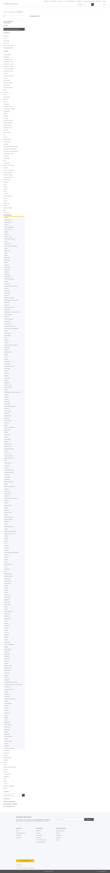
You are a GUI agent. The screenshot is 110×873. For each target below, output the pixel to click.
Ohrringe (5, 189)
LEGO (6, 460)
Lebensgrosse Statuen (8, 177)
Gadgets (5, 113)
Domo (6, 338)
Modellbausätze (7, 179)
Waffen (5, 779)
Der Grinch (7, 305)
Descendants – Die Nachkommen (12, 312)
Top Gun (6, 705)
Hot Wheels (7, 418)
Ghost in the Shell (8, 387)
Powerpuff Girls (8, 583)
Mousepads (6, 182)
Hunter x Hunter (8, 420)
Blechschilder (6, 85)
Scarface (6, 623)
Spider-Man (7, 654)
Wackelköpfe (6, 776)
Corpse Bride (7, 290)
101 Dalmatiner (8, 220)
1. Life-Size (6, 783)
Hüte (5, 134)
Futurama (7, 373)
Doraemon (7, 340)
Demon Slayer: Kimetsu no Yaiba (11, 300)
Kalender (5, 137)
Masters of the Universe (10, 486)
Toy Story (6, 708)
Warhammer (7, 722)
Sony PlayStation (8, 649)
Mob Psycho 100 (8, 505)
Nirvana (6, 538)
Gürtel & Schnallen (8, 125)
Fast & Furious (8, 361)
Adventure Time (8, 222)
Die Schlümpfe (8, 323)
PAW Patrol (7, 554)
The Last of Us (8, 687)
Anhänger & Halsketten (8, 68)
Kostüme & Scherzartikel (9, 165)
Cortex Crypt (7, 293)
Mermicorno (7, 491)
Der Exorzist (7, 302)
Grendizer (7, 396)
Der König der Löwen (9, 307)
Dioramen (6, 101)
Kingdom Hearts (8, 444)
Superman (7, 677)
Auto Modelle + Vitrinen (9, 75)
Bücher (5, 90)
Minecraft (7, 500)
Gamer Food (7, 378)
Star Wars (7, 663)
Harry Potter (7, 401)
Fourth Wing (7, 368)
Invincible (7, 422)
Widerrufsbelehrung (20, 833)
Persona (6, 562)
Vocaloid (6, 717)
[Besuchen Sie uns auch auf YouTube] (20, 865)
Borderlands (7, 269)
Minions (6, 503)
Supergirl (6, 675)
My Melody (7, 521)
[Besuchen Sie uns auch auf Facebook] (17, 865)
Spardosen (6, 755)
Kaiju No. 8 (7, 437)
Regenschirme (7, 203)
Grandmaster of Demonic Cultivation (12, 392)
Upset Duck (7, 712)
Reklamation (53, 1)
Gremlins (6, 394)
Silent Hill (7, 632)
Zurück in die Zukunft (9, 748)
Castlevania (7, 274)
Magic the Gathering (9, 481)
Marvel (6, 484)
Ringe (5, 210)
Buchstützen (6, 92)
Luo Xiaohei (7, 474)
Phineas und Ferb (8, 564)
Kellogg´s (7, 441)
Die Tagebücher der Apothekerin (11, 328)
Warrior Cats (7, 727)
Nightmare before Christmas (11, 531)
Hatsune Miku (7, 404)
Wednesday (7, 729)
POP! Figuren (6, 193)
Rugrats (6, 609)
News (104, 1)
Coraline (6, 288)
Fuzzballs (6, 375)
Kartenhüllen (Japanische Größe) (11, 146)
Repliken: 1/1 (6, 205)
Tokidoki (6, 701)
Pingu (6, 566)
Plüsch (5, 191)
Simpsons (7, 635)
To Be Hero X (7, 696)
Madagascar (7, 479)
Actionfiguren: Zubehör (8, 64)
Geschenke (6, 118)
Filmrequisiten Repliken (9, 786)
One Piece (7, 545)
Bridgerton (7, 272)
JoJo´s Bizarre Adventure (10, 427)
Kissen (5, 160)
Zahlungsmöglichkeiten (8, 47)
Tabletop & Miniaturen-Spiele (10, 767)
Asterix (6, 241)
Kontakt (5, 38)
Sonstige (6, 646)
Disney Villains (8, 335)
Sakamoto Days (8, 618)
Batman (6, 255)
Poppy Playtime (8, 580)
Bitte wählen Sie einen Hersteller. (12, 29)
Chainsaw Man (8, 276)
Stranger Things (8, 668)
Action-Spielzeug (7, 54)
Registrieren (79, 1)
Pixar (6, 571)
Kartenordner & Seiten (8, 153)
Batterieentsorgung (60, 830)
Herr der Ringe (8, 411)
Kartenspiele (6, 156)
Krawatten (6, 167)
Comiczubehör (7, 97)
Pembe (6, 559)
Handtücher (6, 130)
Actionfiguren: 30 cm (8, 59)
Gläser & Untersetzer (8, 123)
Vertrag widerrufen (25, 860)
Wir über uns (6, 43)
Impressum (18, 837)
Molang (6, 507)
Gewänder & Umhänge (8, 120)
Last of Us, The (8, 453)
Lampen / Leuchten (8, 172)
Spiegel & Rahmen (7, 757)
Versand (32, 868)
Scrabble (6, 628)
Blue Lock (7, 264)
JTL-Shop (103, 871)
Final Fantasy (7, 363)
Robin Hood (7, 602)
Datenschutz (19, 835)
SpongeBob (7, 656)
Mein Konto (98, 1)
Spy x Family (7, 658)
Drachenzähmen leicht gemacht (11, 345)
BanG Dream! (7, 250)
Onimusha (7, 547)
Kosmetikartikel (7, 163)
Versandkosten (59, 835)
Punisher (6, 588)
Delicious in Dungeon (9, 297)
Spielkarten (6, 760)
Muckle (5, 184)
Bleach (6, 262)
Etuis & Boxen (6, 104)
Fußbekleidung (7, 111)
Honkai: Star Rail (8, 415)
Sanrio (6, 621)
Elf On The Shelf (8, 352)
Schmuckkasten (7, 750)
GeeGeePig (7, 382)
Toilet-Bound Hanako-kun (10, 698)
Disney (6, 330)
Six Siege (6, 637)
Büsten (5, 94)
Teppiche (5, 771)
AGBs (17, 830)
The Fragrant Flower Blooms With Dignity (13, 684)
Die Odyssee (7, 321)
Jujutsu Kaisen (8, 430)
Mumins (6, 514)
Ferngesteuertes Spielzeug (9, 108)
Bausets (5, 78)
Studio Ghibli (7, 670)
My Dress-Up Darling (9, 517)
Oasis (6, 543)
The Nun (6, 691)
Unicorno (6, 710)
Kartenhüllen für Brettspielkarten (11, 151)
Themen (5, 781)
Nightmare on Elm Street (10, 533)
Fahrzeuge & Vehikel (8, 106)
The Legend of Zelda (9, 689)
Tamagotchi (7, 679)
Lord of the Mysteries (9, 470)
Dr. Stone (6, 342)
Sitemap (58, 833)
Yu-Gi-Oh (6, 743)
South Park (7, 651)
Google (57, 839)
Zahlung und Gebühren (89, 1)
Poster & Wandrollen (8, 196)
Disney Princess (8, 333)
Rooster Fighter (8, 604)
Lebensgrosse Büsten (8, 174)
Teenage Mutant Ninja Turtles (11, 682)
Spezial (5, 788)
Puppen (5, 198)
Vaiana (6, 715)
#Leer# (6, 217)
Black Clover (7, 260)
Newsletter (58, 837)
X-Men (6, 738)
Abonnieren (89, 819)
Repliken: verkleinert (8, 207)
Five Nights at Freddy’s (9, 366)
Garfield (6, 380)
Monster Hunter (8, 512)
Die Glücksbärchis (8, 314)
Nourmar (6, 540)
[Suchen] (92, 4)
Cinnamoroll (7, 283)
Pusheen (6, 590)
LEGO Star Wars (8, 463)
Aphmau (6, 231)
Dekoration (6, 99)
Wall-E (6, 720)
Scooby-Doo (7, 625)
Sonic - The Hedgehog (9, 644)
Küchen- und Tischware (9, 170)
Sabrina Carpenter (8, 611)
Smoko (6, 639)
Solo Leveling (7, 642)
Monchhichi (7, 510)
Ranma (6, 592)
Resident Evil (7, 595)
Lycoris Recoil (7, 477)
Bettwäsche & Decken (8, 82)
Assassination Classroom (10, 239)
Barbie (6, 253)
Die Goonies (7, 316)
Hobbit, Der (7, 413)
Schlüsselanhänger (8, 215)
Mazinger (7, 488)
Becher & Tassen (7, 80)
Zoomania (7, 745)
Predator (6, 585)
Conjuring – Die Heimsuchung (11, 286)
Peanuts (6, 557)
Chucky (6, 281)
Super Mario (7, 672)
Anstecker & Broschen (8, 71)
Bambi (6, 248)
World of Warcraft (8, 736)
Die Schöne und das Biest (10, 326)
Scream (6, 630)
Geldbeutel (6, 116)
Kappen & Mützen (7, 139)
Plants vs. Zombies (8, 576)
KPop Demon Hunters (9, 448)
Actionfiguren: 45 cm (8, 61)
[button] (96, 4)
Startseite (61, 1)
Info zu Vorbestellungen (70, 1)
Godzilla (6, 389)
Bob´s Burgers (8, 267)
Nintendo (7, 536)
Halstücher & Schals (8, 127)
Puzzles (5, 200)
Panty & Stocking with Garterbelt (11, 552)
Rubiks (6, 606)
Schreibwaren (6, 753)
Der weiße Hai (8, 309)
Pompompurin (8, 578)
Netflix (6, 529)
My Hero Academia (9, 519)
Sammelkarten (7, 212)
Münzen (5, 186)
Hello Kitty (7, 408)
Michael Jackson (8, 493)
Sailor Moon (7, 613)
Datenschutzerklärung (38, 819)
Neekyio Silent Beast (9, 526)
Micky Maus (7, 496)
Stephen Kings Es (8, 665)
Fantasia (6, 359)
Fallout (6, 356)
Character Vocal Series (9, 279)
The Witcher (7, 694)
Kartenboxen (6, 144)
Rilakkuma (7, 599)
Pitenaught (7, 569)
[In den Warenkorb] (23, 795)
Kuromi (6, 451)
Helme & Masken (7, 132)
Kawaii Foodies (8, 439)
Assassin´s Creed (8, 236)
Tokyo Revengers (8, 703)
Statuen (5, 764)
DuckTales (7, 349)
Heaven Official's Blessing (10, 406)
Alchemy (6, 224)
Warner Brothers (8, 724)
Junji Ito (6, 432)
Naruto (6, 524)
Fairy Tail (6, 354)
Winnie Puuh (7, 734)
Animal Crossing (8, 229)
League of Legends (8, 455)
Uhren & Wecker (7, 774)
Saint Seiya (7, 616)
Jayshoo (6, 425)
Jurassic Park (7, 434)
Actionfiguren (6, 57)
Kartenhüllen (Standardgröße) (10, 149)
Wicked (6, 731)
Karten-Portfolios (7, 141)
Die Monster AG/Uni (9, 319)
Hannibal (6, 399)
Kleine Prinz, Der (8, 446)
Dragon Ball (7, 347)
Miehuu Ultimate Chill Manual (11, 498)
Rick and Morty (8, 597)
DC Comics (7, 295)
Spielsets (5, 762)
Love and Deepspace (9, 472)
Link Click (6, 467)
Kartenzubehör (7, 158)
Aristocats (7, 234)
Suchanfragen (6, 40)
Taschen (5, 769)
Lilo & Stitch (7, 465)
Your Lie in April (8, 741)
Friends (6, 371)
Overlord (6, 550)
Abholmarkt (46, 1)
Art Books (6, 73)
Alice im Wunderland (9, 227)
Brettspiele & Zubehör (8, 87)
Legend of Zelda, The (9, 458)
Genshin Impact (8, 385)
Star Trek (6, 661)
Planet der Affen (8, 573)
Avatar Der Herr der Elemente (11, 246)
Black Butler (7, 257)
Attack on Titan (8, 243)
